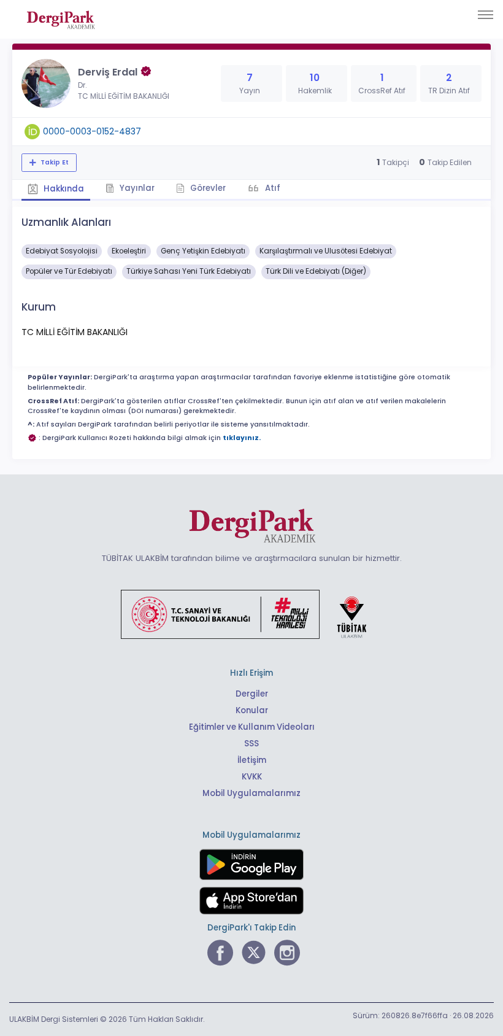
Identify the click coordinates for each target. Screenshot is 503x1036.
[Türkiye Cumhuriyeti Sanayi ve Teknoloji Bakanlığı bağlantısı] (251, 614)
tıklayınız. (242, 438)
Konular (252, 710)
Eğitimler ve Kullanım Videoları (252, 727)
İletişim (251, 760)
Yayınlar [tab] (136, 188)
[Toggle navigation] (485, 14)
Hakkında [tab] (63, 189)
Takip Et (54, 162)
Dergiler (252, 694)
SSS (251, 743)
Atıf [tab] (271, 188)
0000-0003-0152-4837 (92, 131)
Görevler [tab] (207, 188)
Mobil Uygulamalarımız (251, 793)
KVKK (252, 777)
